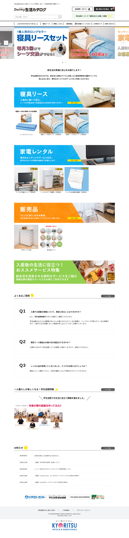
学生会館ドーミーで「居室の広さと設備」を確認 (91, 16)
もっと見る (108, 296)
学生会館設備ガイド (42, 316)
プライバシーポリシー (84, 510)
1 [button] (63, 62)
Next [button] (123, 43)
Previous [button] (6, 43)
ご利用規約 (65, 510)
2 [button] (66, 62)
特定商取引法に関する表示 (46, 510)
